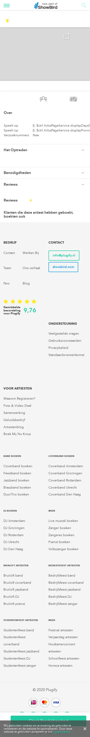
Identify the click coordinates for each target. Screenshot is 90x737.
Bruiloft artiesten (15, 565)
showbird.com (63, 267)
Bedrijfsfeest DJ (60, 597)
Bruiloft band (13, 576)
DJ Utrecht (11, 542)
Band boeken (12, 456)
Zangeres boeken (61, 535)
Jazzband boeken (16, 480)
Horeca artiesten (60, 666)
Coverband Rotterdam (64, 480)
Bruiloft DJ (11, 597)
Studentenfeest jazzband (21, 651)
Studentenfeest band (18, 630)
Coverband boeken (17, 466)
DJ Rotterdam (13, 535)
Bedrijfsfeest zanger (63, 604)
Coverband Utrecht (62, 487)
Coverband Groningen (65, 473)
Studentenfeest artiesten (20, 620)
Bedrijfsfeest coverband (66, 583)
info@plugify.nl (64, 255)
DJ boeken (10, 510)
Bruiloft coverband (17, 583)
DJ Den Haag (13, 549)
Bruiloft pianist (14, 604)
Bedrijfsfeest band (61, 576)
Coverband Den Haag (64, 494)
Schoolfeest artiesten (63, 658)
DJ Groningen (13, 528)
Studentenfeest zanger (19, 666)
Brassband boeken (17, 487)
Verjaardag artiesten (63, 637)
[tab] (45, 150)
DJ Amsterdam (14, 521)
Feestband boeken (17, 473)
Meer (51, 510)
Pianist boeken (59, 542)
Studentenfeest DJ (16, 658)
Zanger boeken (59, 528)
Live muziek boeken (63, 521)
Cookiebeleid (61, 731)
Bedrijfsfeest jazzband (64, 590)
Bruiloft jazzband (15, 590)
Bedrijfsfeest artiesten (64, 565)
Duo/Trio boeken (16, 494)
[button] (45, 150)
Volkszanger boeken (63, 549)
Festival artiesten (60, 630)
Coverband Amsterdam (65, 466)
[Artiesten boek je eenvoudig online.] (45, 5)
